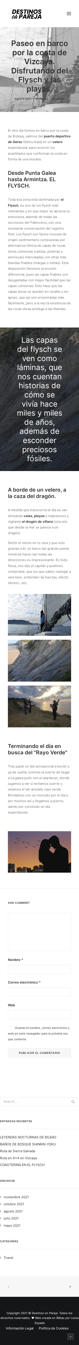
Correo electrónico (24, 982)
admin (60, 98)
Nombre (15, 960)
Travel (43, 98)
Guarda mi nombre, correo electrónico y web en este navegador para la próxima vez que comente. (39, 1033)
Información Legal (20, 1328)
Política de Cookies (54, 1328)
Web (11, 1005)
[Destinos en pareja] (26, 13)
